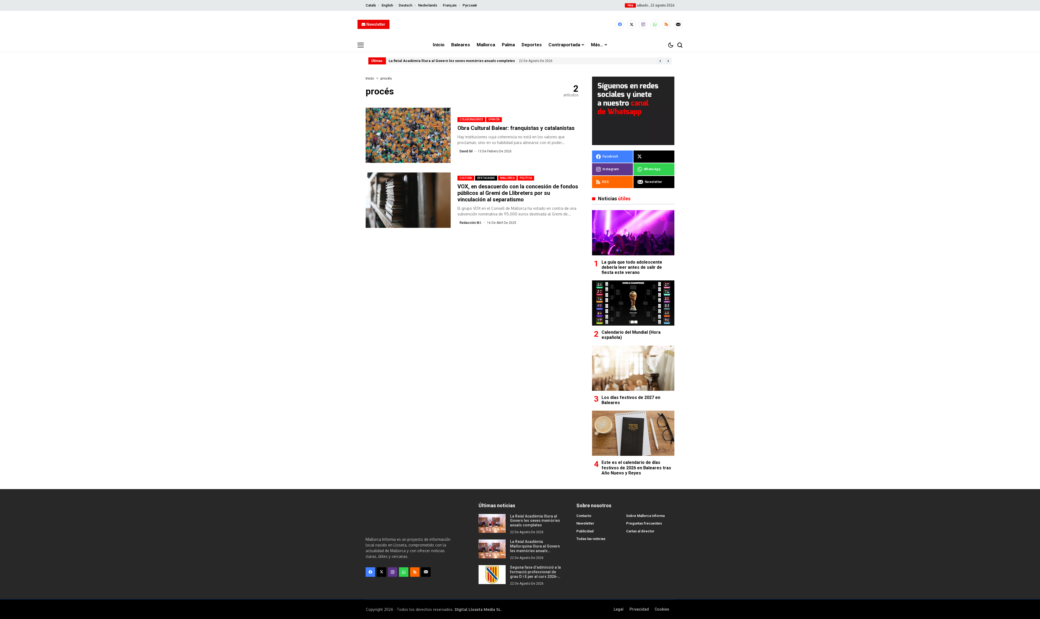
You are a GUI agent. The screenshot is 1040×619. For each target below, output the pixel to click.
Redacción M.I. (471, 223)
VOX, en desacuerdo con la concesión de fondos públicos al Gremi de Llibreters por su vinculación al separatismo (517, 193)
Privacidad (639, 609)
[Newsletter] (678, 24)
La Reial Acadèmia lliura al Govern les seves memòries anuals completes (452, 61)
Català (371, 5)
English (387, 5)
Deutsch (405, 5)
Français (450, 5)
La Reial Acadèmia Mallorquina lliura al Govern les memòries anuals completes (535, 548)
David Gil (466, 151)
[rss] (666, 24)
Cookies (662, 609)
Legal (618, 609)
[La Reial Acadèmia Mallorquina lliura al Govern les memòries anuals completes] (492, 548)
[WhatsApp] (654, 24)
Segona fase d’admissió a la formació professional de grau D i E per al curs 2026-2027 (535, 574)
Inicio (370, 78)
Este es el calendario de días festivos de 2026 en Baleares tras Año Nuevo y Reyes (636, 467)
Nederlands (427, 5)
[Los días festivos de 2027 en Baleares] (633, 368)
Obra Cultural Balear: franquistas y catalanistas (516, 128)
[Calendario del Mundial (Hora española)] (633, 303)
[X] (631, 24)
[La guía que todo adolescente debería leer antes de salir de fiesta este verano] (633, 232)
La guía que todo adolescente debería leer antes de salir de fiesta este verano (632, 267)
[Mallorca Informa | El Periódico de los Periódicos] (520, 24)
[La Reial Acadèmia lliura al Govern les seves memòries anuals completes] (492, 523)
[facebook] (619, 24)
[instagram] (643, 24)
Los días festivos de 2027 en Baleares (631, 400)
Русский (470, 5)
